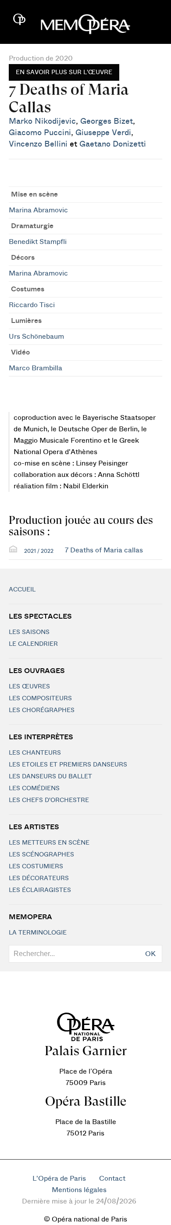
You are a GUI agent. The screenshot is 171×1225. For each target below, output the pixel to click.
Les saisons (29, 632)
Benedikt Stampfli (38, 241)
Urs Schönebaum (36, 336)
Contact (112, 1178)
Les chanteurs (35, 753)
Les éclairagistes (40, 890)
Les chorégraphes (42, 710)
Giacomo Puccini (40, 132)
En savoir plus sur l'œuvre (64, 72)
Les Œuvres (29, 687)
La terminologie (38, 933)
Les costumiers (36, 866)
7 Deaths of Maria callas (104, 550)
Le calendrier (33, 644)
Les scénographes (41, 855)
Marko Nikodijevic (42, 121)
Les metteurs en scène (49, 843)
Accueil (22, 590)
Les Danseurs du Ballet (50, 777)
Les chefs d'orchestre (49, 800)
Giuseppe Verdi (103, 132)
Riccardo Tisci (32, 304)
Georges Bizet (106, 121)
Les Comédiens (34, 788)
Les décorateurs (39, 878)
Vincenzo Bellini (38, 144)
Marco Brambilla (35, 368)
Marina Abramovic (38, 210)
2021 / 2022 (38, 551)
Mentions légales (79, 1189)
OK (150, 953)
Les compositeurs (40, 698)
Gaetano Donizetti (112, 144)
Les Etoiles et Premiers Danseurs (68, 765)
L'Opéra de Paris (59, 1178)
